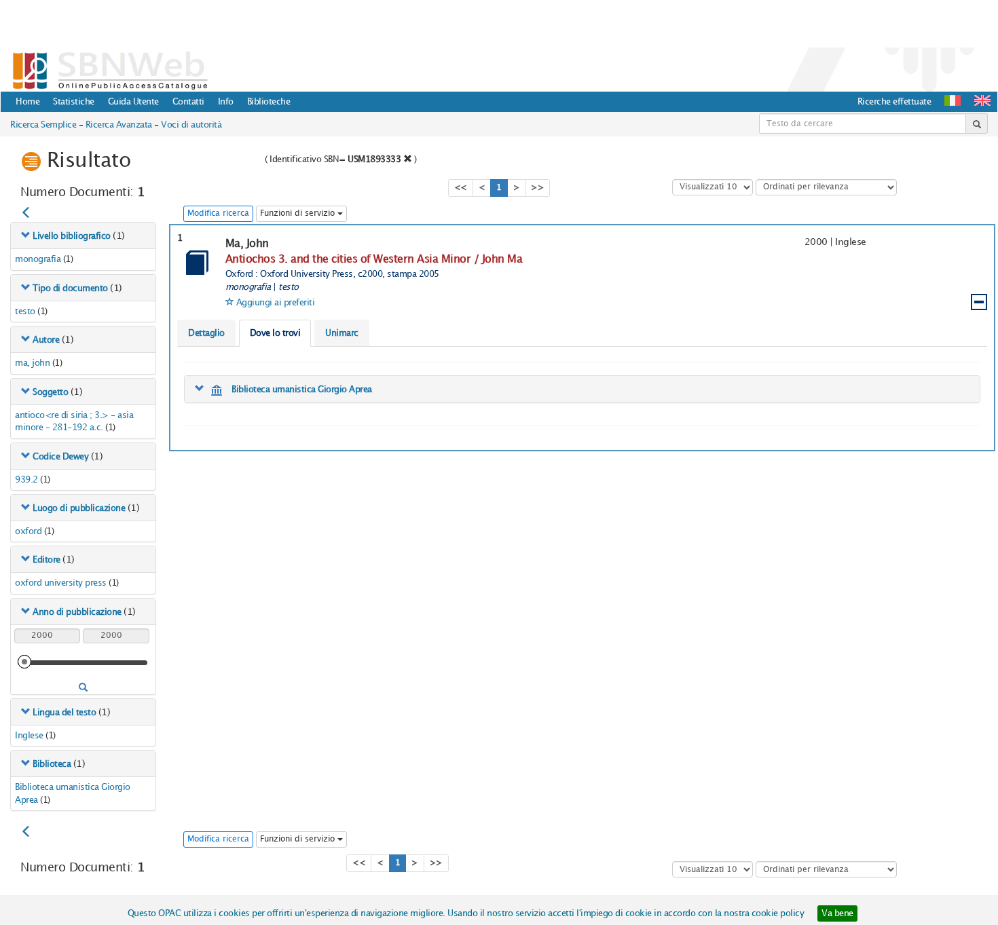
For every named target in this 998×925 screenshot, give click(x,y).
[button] (982, 100)
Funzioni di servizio (298, 213)
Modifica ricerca (218, 213)
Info (226, 102)
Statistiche (73, 102)
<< (460, 187)
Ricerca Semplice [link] (43, 125)
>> (537, 187)
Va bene (837, 913)
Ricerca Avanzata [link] (119, 125)
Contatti (188, 102)
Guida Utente (133, 102)
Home (27, 102)
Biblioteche (269, 102)
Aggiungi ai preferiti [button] (275, 303)
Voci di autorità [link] (191, 125)
